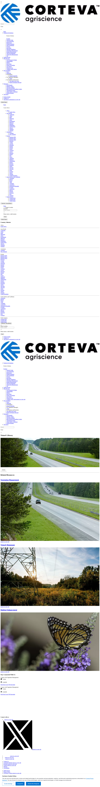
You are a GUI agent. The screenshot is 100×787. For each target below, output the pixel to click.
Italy (10, 155)
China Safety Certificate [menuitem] (11, 91)
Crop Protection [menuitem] (10, 41)
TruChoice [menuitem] (6, 94)
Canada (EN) (12, 198)
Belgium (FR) (12, 137)
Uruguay (11, 195)
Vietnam (11, 130)
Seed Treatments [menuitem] (10, 45)
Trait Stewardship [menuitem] (10, 87)
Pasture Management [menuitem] (11, 52)
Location (6, 208)
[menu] (1, 1)
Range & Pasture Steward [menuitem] (15, 82)
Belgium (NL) (12, 138)
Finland (11, 147)
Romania (11, 165)
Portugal (11, 163)
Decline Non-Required (33, 783)
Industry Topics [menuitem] (10, 86)
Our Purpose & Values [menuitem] (11, 60)
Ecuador (11, 187)
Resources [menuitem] (6, 83)
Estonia (11, 146)
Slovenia (11, 169)
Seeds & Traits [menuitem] (9, 40)
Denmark (11, 145)
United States (4, 102)
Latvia (10, 157)
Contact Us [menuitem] (6, 98)
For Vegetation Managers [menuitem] (12, 77)
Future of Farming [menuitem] (10, 65)
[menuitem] (8, 38)
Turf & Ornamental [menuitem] (10, 53)
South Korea (12, 126)
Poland (11, 162)
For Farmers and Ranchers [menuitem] (12, 79)
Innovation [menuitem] (8, 64)
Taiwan (11, 128)
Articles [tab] (3, 469)
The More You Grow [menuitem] (14, 81)
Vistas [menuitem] (10, 78)
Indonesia (11, 118)
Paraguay (11, 192)
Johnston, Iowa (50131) (6, 323)
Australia (11, 133)
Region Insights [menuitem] (10, 93)
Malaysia (11, 122)
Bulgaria (11, 141)
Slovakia (11, 167)
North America (9, 196)
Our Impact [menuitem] (9, 66)
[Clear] (1, 329)
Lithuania (11, 158)
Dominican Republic (14, 186)
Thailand (11, 129)
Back (5, 31)
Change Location (9, 207)
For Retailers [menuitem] (9, 74)
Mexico (11, 190)
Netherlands (12, 161)
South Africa (12, 112)
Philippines (11, 125)
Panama (11, 191)
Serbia (10, 166)
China (10, 116)
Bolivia (11, 179)
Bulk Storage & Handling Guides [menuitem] (14, 89)
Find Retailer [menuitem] (9, 85)
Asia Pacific (9, 113)
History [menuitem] (8, 62)
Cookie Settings (8, 783)
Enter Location (4, 326)
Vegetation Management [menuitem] (12, 50)
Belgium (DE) (12, 139)
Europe (8, 136)
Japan (10, 120)
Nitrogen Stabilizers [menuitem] (11, 49)
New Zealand (12, 134)
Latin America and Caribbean (13, 177)
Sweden (11, 171)
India (10, 117)
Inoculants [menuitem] (8, 48)
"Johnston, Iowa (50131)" (6, 203)
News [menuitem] (7, 72)
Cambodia (11, 114)
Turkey (11, 173)
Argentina (11, 178)
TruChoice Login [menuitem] (12, 99)
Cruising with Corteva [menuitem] (11, 69)
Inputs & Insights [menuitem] (13, 75)
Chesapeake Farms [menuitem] (10, 90)
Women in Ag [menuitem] (9, 68)
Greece (11, 151)
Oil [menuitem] (7, 56)
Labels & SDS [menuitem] (7, 57)
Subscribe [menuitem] (8, 73)
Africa (7, 110)
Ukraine (11, 174)
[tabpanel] (50, 583)
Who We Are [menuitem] (7, 58)
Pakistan (11, 124)
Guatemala (11, 189)
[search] (1, 29)
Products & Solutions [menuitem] (8, 33)
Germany (11, 150)
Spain (10, 170)
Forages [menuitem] (8, 46)
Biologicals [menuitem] (9, 42)
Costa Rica (11, 185)
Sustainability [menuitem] (9, 61)
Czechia (11, 143)
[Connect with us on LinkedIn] (1, 682)
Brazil (10, 181)
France (11, 149)
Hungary (11, 153)
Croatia (11, 142)
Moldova (11, 159)
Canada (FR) (12, 199)
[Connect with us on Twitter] (1, 679)
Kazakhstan (12, 121)
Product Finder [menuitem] (7, 97)
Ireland (11, 154)
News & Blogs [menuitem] (7, 70)
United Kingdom (13, 175)
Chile (10, 182)
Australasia (9, 132)
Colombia (11, 183)
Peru (10, 194)
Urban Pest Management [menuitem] (12, 54)
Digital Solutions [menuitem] (10, 44)
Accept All (20, 783)
